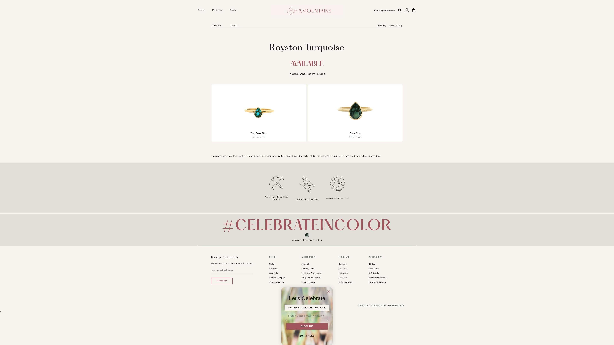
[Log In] (407, 12)
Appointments (346, 282)
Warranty (273, 273)
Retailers (343, 268)
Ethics (372, 264)
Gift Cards (374, 273)
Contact (342, 264)
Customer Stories (377, 277)
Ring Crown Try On (310, 277)
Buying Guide (308, 282)
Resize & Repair (277, 277)
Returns (273, 268)
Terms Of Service (377, 282)
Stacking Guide (276, 282)
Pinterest (343, 277)
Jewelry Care (307, 268)
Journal (305, 264)
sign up (222, 281)
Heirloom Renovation (311, 273)
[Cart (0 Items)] (413, 12)
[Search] (400, 10)
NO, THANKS (307, 336)
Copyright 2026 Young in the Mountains (381, 305)
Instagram (343, 273)
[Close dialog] (328, 291)
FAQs (271, 264)
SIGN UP (307, 326)
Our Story (374, 268)
